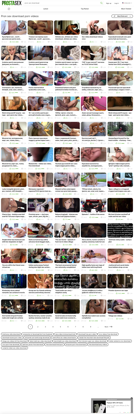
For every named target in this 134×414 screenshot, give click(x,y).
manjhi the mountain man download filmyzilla (94, 337)
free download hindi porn (54, 344)
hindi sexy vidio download (11, 334)
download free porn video (87, 334)
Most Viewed (126, 9)
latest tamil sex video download (40, 341)
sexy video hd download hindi (65, 334)
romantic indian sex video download (14, 348)
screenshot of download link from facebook (37, 334)
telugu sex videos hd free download (14, 341)
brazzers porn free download (76, 344)
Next (106, 327)
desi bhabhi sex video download (65, 341)
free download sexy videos (98, 344)
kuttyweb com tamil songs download (37, 337)
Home (9, 9)
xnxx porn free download (10, 344)
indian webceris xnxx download (120, 341)
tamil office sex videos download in (64, 337)
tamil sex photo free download (32, 344)
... (98, 327)
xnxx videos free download (108, 334)
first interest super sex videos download (92, 341)
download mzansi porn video (12, 337)
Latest (45, 9)
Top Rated (85, 9)
